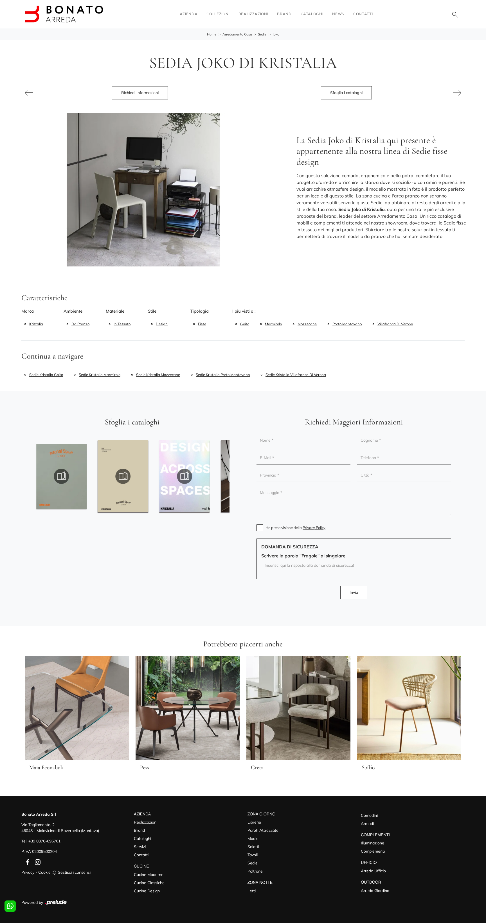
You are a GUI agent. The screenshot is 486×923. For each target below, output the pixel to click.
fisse (202, 324)
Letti (252, 890)
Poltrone (255, 871)
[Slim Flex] (457, 92)
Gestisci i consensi (74, 872)
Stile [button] (152, 311)
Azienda (189, 14)
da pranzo (80, 324)
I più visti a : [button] (244, 311)
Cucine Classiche (149, 882)
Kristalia (36, 324)
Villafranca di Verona (395, 324)
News (338, 14)
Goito (244, 324)
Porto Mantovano (347, 324)
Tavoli (253, 854)
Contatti (363, 14)
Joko (276, 34)
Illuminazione (372, 843)
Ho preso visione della (295, 527)
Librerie (254, 822)
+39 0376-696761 (44, 841)
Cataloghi (312, 14)
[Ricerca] (455, 14)
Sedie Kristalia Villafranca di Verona (296, 374)
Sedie (262, 34)
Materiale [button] (115, 311)
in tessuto (122, 324)
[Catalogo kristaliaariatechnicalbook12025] (123, 476)
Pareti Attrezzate (263, 830)
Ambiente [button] (73, 311)
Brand (284, 14)
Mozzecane (307, 324)
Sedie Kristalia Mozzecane (158, 374)
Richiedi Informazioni (140, 92)
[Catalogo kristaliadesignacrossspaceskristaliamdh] (184, 476)
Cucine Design (147, 890)
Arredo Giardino (375, 890)
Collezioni (218, 14)
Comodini (369, 815)
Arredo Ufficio (373, 870)
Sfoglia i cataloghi (346, 92)
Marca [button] (27, 311)
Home (212, 34)
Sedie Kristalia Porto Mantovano (223, 374)
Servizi (140, 846)
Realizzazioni (253, 14)
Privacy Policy (314, 527)
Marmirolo (273, 324)
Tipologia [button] (199, 311)
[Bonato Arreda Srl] (64, 14)
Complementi (373, 851)
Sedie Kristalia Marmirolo (99, 374)
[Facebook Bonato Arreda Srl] (26, 861)
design (162, 324)
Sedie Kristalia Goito (46, 374)
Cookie (44, 872)
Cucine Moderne (148, 874)
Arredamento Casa (237, 34)
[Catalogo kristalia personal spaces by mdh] (61, 476)
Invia (354, 592)
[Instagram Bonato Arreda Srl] (36, 861)
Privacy (27, 872)
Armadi (367, 823)
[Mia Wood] (29, 92)
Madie (253, 838)
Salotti (253, 846)
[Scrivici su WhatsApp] (10, 906)
